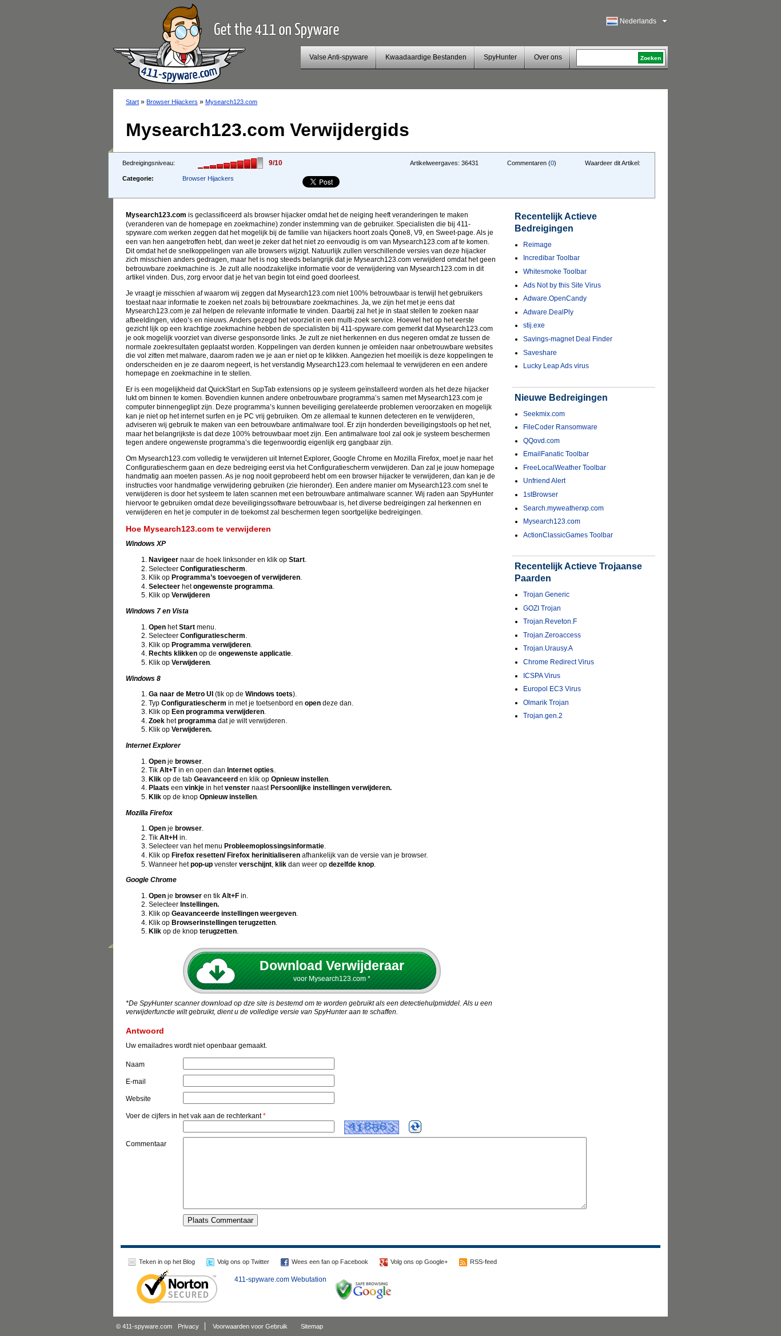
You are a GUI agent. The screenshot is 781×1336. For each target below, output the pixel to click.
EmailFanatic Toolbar (556, 454)
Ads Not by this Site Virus (562, 285)
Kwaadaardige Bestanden (426, 57)
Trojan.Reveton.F (550, 621)
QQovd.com (541, 441)
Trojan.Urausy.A (548, 648)
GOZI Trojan (542, 608)
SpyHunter (500, 57)
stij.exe (534, 325)
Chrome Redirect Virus (558, 662)
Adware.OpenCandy (555, 298)
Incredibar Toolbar (551, 258)
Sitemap (312, 1326)
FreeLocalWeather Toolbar (564, 468)
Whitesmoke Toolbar (555, 272)
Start (132, 101)
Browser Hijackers (172, 101)
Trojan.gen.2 (543, 716)
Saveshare (540, 353)
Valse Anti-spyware (338, 57)
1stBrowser (540, 494)
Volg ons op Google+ (419, 1261)
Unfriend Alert (544, 481)
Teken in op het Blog (167, 1261)
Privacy (188, 1326)
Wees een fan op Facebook (330, 1261)
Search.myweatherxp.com (563, 508)
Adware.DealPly (548, 312)
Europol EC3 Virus (552, 689)
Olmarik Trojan (546, 703)
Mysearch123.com (231, 101)
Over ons (548, 57)
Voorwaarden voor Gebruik (250, 1326)
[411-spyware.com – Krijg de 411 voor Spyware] (179, 42)
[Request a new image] (415, 1126)
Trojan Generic (546, 595)
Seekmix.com (544, 414)
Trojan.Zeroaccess (552, 635)
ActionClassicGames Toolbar (568, 535)
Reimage (537, 245)
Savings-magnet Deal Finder (567, 339)
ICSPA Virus (541, 676)
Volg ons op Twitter (243, 1261)
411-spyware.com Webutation (280, 1279)
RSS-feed (483, 1261)
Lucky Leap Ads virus (556, 366)
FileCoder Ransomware (560, 427)
